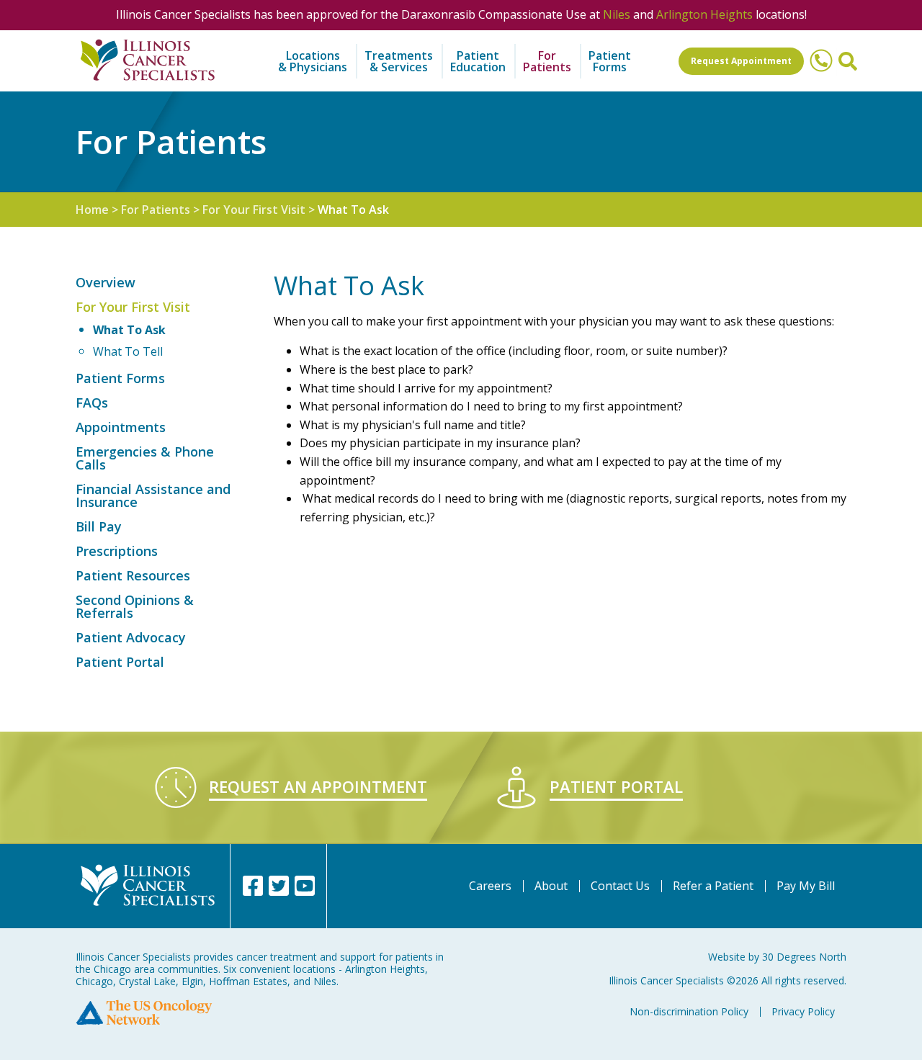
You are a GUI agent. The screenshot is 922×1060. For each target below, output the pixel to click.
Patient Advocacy (131, 637)
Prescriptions (117, 551)
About (551, 886)
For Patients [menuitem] (547, 61)
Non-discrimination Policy (689, 1011)
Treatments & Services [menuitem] (398, 61)
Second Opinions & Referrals (135, 606)
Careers (490, 886)
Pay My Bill (805, 886)
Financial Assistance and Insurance (153, 495)
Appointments (121, 427)
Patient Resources (133, 575)
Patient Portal (120, 661)
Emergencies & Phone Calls (145, 458)
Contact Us (620, 886)
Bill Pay (99, 526)
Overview (105, 282)
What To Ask (129, 330)
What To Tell (128, 351)
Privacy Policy (803, 1011)
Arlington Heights (704, 14)
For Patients (155, 209)
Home (92, 209)
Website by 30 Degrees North (777, 957)
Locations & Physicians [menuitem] (312, 61)
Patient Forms (120, 378)
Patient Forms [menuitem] (609, 61)
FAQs (92, 402)
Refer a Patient (713, 886)
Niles (616, 14)
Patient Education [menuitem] (478, 61)
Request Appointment (741, 61)
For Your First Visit (253, 209)
